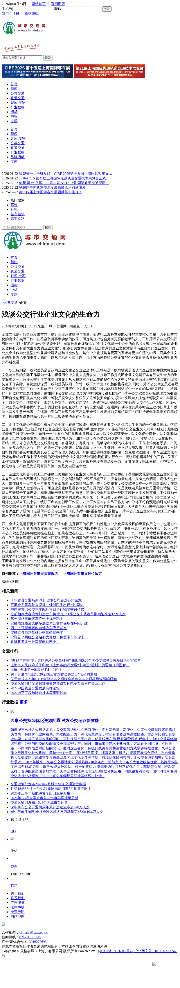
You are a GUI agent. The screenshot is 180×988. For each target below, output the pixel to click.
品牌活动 (18, 157)
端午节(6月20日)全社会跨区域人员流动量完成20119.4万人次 (57, 812)
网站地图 (18, 916)
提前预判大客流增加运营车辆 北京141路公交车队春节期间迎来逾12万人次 (68, 614)
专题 (14, 121)
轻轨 (14, 209)
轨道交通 (18, 98)
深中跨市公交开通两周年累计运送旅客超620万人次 (50, 807)
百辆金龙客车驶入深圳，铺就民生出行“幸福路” (47, 605)
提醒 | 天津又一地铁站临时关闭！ (36, 670)
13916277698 (37, 942)
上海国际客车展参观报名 (38, 573)
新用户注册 (10, 14)
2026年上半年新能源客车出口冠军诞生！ (42, 793)
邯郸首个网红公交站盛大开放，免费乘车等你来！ (49, 637)
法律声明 (18, 907)
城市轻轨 (18, 214)
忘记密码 (32, 14)
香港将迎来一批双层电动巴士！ (35, 642)
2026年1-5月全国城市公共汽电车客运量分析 (44, 798)
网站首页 (39, 4)
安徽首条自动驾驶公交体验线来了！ (39, 632)
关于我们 (18, 893)
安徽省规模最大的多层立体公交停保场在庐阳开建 (49, 623)
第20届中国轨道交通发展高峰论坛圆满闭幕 (52, 187)
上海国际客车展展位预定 (82, 573)
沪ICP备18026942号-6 (116, 951)
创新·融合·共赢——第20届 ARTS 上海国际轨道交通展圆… (64, 183)
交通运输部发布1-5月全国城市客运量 (39, 802)
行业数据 (18, 107)
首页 (14, 84)
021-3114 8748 (30, 937)
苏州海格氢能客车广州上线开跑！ (37, 619)
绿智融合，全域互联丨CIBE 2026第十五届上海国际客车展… (65, 173)
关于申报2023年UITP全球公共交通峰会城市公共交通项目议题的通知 (64, 679)
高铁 (14, 205)
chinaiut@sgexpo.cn (33, 932)
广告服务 (18, 902)
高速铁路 (18, 219)
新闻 (14, 89)
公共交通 (18, 93)
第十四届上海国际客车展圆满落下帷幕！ (50, 192)
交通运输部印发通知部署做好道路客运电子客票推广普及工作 (58, 683)
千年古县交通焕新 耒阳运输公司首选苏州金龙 (46, 600)
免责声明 (18, 912)
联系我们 (18, 898)
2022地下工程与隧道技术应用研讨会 (39, 693)
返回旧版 (58, 4)
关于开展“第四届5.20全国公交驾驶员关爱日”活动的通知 (54, 674)
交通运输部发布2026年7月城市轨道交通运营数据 (48, 784)
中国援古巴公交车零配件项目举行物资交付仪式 (47, 609)
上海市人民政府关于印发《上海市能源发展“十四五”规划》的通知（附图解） (70, 665)
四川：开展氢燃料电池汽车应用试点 (39, 628)
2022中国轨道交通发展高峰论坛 (35, 688)
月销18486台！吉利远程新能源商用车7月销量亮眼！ (51, 789)
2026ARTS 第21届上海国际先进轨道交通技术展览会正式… (64, 178)
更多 (24, 702)
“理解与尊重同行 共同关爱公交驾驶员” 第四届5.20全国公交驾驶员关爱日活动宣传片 (76, 660)
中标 (14, 116)
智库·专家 (18, 102)
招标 (14, 112)
